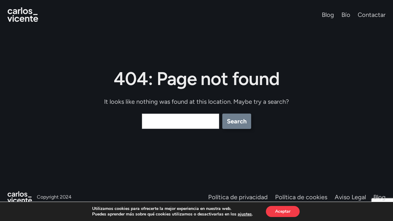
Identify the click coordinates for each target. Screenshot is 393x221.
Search (237, 121)
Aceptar (282, 211)
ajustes (245, 214)
